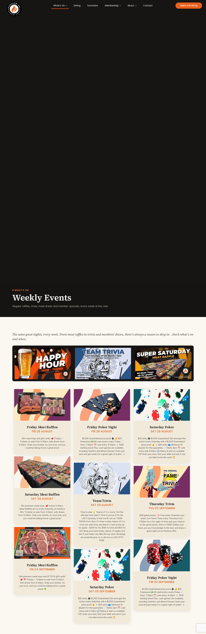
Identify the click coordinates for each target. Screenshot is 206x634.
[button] (188, 6)
